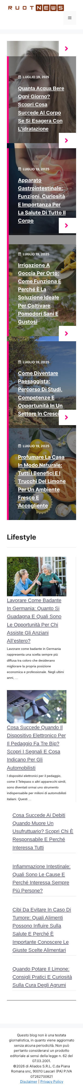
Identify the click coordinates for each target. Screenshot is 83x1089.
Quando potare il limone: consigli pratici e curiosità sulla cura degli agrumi (42, 977)
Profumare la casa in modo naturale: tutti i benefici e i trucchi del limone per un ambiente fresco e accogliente (42, 481)
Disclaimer (28, 1081)
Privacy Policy (51, 1081)
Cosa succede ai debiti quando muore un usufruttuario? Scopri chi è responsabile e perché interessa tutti (42, 831)
